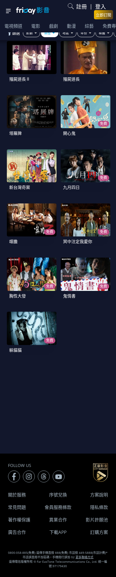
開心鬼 (69, 133)
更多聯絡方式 (84, 557)
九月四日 (71, 187)
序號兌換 (58, 495)
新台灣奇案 (19, 187)
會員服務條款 (58, 507)
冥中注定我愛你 (77, 241)
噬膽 (13, 241)
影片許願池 (97, 520)
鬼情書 (69, 296)
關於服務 (17, 495)
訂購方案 (99, 532)
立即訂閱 (103, 15)
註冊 (81, 6)
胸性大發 (17, 296)
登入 (100, 6)
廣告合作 (17, 532)
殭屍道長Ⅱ (19, 79)
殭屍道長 (71, 79)
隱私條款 (99, 507)
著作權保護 (19, 520)
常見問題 (17, 507)
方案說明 (99, 495)
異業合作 (58, 520)
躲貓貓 (15, 350)
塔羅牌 (15, 133)
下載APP (58, 532)
